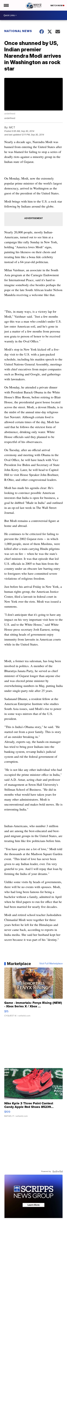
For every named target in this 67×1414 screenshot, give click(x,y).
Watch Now (56, 5)
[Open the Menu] (6, 5)
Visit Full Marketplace (51, 963)
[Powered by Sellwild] (57, 1171)
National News (18, 31)
